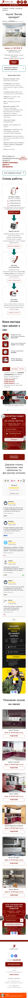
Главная (5, 8)
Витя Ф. (10, 600)
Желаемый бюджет (15, 433)
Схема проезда (14, 974)
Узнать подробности (23, 158)
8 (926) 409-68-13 (15, 205)
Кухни (12, 8)
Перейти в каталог (14, 312)
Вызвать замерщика (14, 246)
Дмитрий (10, 521)
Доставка (15, 369)
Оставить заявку (14, 212)
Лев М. (10, 541)
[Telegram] (12, 692)
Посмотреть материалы (14, 457)
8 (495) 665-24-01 (14, 203)
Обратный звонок (14, 964)
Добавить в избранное (14, 978)
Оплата (21, 369)
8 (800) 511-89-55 (15, 201)
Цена (5, 369)
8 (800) (14, 960)
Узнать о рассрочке (14, 280)
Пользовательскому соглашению (13, 445)
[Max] (15, 692)
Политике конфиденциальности (13, 444)
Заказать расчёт (14, 62)
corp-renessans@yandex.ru (14, 967)
